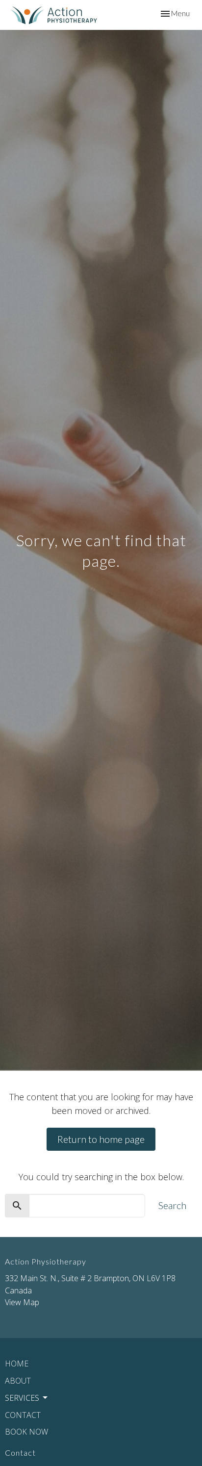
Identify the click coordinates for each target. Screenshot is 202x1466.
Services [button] (22, 1397)
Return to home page (101, 1139)
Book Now (26, 1431)
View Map (22, 1302)
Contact (23, 1415)
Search (172, 1205)
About (18, 1380)
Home (16, 1363)
